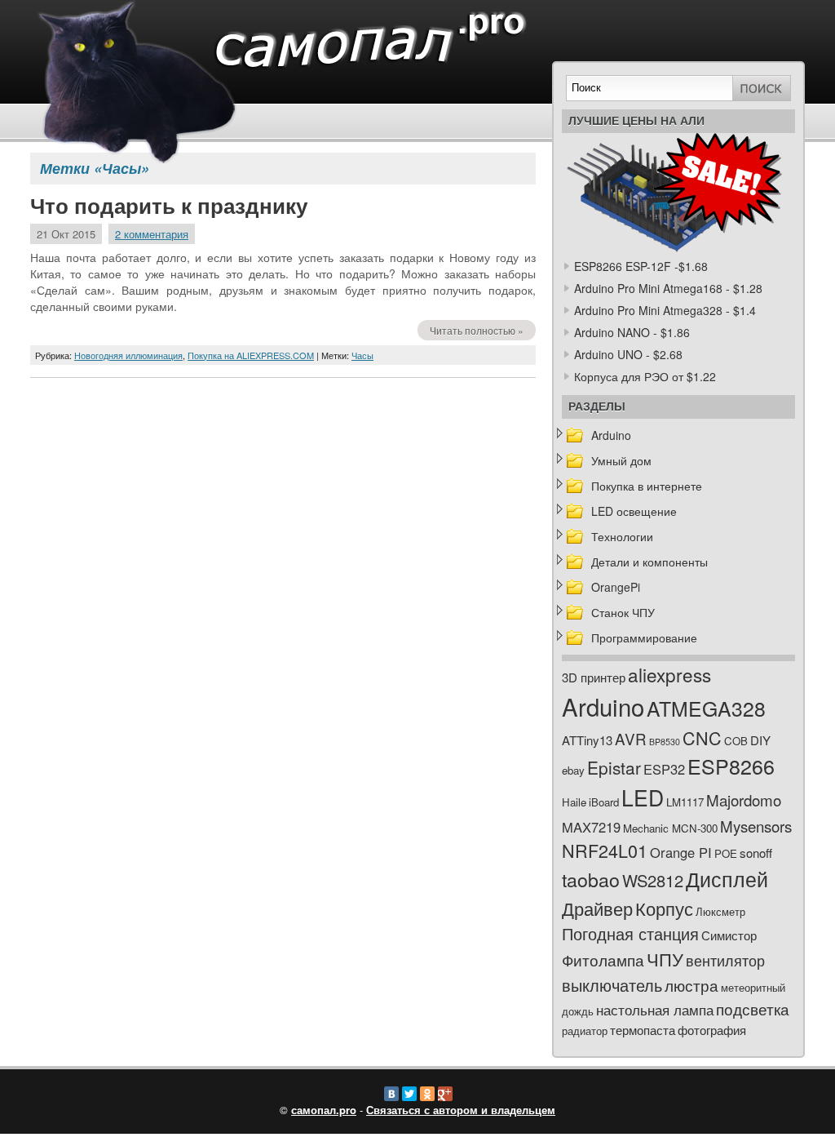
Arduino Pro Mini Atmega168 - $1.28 (668, 288)
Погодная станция (630, 933)
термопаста (642, 1029)
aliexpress (669, 674)
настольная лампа (655, 1009)
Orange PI (681, 852)
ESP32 (664, 769)
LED (642, 797)
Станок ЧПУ (623, 612)
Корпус (664, 908)
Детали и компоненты (649, 561)
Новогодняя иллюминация (128, 355)
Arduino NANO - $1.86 (632, 332)
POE (725, 853)
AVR (631, 738)
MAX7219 (591, 827)
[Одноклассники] (427, 1093)
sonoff (756, 852)
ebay (573, 770)
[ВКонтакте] (391, 1093)
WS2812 (652, 880)
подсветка (752, 1008)
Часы (362, 355)
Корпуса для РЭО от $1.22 (645, 376)
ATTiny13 (587, 739)
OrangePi (615, 587)
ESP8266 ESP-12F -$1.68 (641, 266)
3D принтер (593, 677)
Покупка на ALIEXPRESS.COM (251, 355)
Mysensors (756, 826)
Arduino (611, 435)
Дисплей (727, 878)
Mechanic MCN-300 (670, 828)
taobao (591, 879)
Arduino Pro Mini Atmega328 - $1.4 (665, 310)
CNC (702, 737)
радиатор (584, 1030)
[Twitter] (409, 1093)
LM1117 (685, 802)
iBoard (604, 802)
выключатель (612, 985)
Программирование (644, 637)
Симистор (729, 935)
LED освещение (634, 511)
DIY (760, 739)
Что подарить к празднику (168, 206)
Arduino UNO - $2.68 (628, 354)
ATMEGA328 (706, 708)
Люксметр (720, 911)
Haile (574, 802)
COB (736, 740)
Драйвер (597, 908)
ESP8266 (731, 765)
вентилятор (725, 960)
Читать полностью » (477, 330)
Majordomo (743, 799)
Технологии (622, 536)
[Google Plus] (445, 1093)
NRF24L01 (604, 850)
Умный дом (621, 460)
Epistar (614, 767)
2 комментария (151, 234)
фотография (712, 1029)
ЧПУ (665, 958)
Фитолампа (603, 959)
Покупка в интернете (646, 486)
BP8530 (664, 741)
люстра (691, 985)
